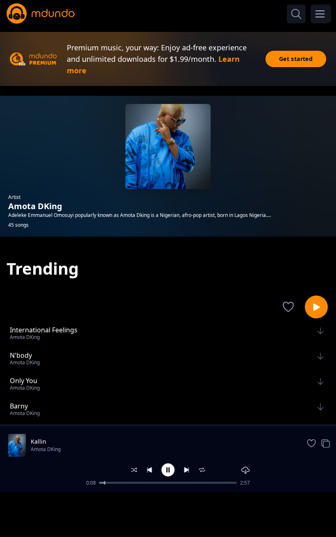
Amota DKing (46, 449)
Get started (296, 59)
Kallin (38, 441)
